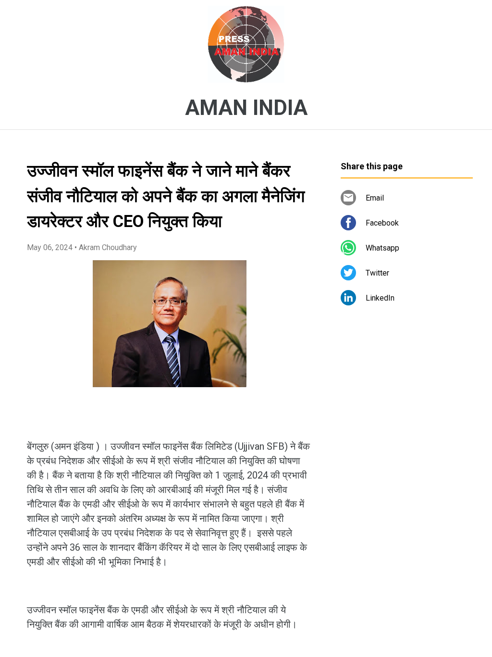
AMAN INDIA (246, 107)
